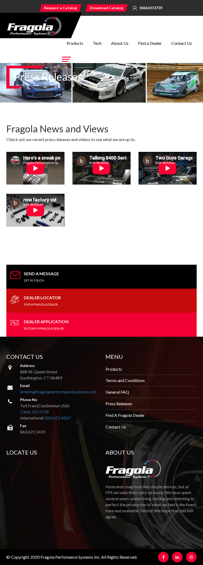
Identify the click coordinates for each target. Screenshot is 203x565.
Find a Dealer (150, 43)
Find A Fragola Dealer (125, 415)
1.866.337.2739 (34, 411)
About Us (119, 43)
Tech (97, 43)
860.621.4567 (58, 417)
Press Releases (118, 403)
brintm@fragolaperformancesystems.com (58, 391)
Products (75, 43)
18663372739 (150, 8)
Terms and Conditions (125, 380)
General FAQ (117, 391)
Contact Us (181, 43)
